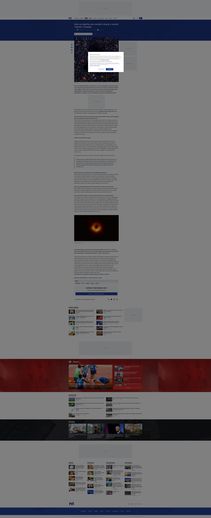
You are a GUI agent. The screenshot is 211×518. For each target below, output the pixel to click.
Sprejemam (109, 69)
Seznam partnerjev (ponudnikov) (95, 65)
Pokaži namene (101, 69)
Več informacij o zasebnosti (105, 59)
